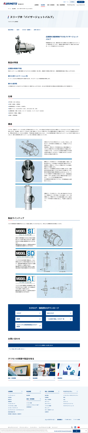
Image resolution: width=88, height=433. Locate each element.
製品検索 (28, 395)
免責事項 (46, 411)
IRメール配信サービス (49, 409)
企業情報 (37, 5)
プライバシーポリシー (24, 427)
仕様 (18, 29)
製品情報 (43, 5)
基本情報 (46, 395)
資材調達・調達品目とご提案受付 (14, 414)
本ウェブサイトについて (13, 427)
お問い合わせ (37, 29)
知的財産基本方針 (11, 411)
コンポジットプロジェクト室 (32, 405)
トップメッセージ (11, 395)
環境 (64, 397)
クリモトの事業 (48, 405)
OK (76, 431)
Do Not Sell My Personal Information (63, 431)
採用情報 (59, 419)
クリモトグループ (11, 403)
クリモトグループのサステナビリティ (70, 395)
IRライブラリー (48, 403)
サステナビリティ (71, 5)
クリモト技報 (29, 402)
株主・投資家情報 (61, 5)
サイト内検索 (77, 419)
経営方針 (10, 399)
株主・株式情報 (48, 399)
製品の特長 (10, 29)
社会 (64, 399)
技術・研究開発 (50, 5)
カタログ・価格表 (26, 29)
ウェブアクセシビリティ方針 (45, 427)
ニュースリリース (81, 5)
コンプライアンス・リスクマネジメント (16, 409)
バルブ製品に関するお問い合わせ (16, 349)
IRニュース (47, 407)
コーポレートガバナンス (13, 407)
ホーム (9, 8)
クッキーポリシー (33, 427)
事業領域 (10, 401)
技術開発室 (29, 407)
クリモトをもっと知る (12, 405)
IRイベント (47, 401)
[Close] (86, 430)
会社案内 (10, 397)
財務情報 (46, 397)
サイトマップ (54, 427)
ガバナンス (65, 401)
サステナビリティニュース (68, 405)
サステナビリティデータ (68, 403)
